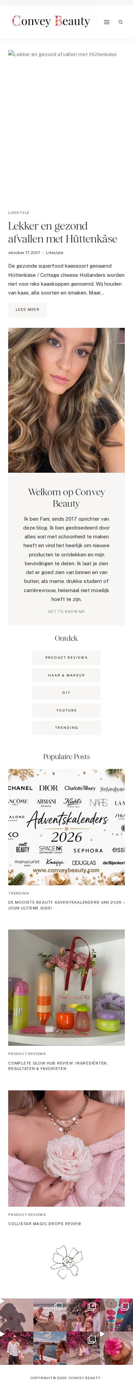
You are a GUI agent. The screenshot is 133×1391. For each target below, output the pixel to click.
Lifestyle (18, 213)
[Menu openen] (107, 22)
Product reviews (27, 1054)
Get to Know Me (66, 611)
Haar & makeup (66, 675)
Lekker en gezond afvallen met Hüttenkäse (62, 232)
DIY (66, 692)
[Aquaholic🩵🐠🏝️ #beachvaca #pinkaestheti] (16, 1315)
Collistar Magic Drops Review (44, 1224)
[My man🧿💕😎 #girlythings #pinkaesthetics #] (16, 1348)
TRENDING (66, 727)
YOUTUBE (66, 710)
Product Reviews (66, 657)
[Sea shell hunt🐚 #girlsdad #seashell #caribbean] (50, 1315)
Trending (18, 893)
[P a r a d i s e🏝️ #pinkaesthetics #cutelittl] (50, 1348)
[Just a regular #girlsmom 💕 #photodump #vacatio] (83, 1348)
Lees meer (31, 312)
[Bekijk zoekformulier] (121, 22)
